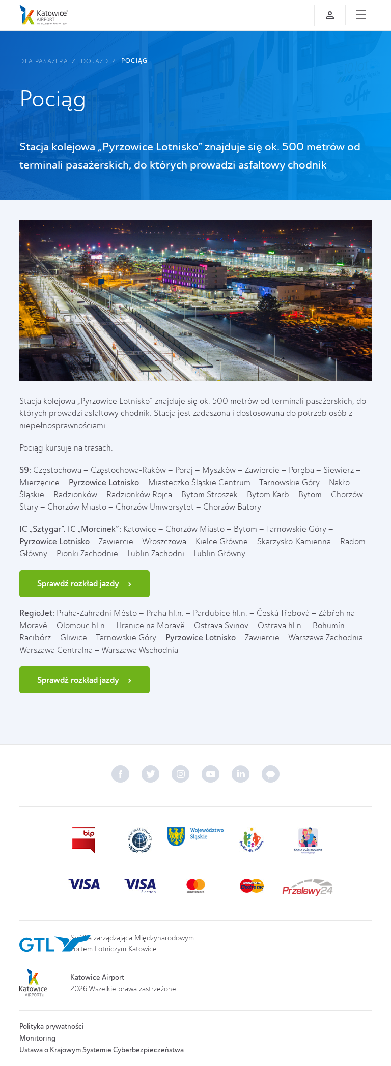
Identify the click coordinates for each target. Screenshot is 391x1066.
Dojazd (95, 61)
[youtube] (210, 774)
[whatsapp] (271, 774)
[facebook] (120, 774)
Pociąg (134, 61)
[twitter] (150, 774)
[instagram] (180, 774)
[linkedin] (240, 774)
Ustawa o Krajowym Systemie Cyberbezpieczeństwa (101, 1049)
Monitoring (37, 1038)
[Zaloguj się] (330, 15)
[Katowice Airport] (43, 15)
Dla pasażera (43, 61)
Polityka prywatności (51, 1026)
